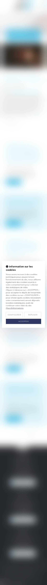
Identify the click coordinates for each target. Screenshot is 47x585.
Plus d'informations (14, 308)
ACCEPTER (23, 321)
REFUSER (32, 315)
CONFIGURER (14, 315)
